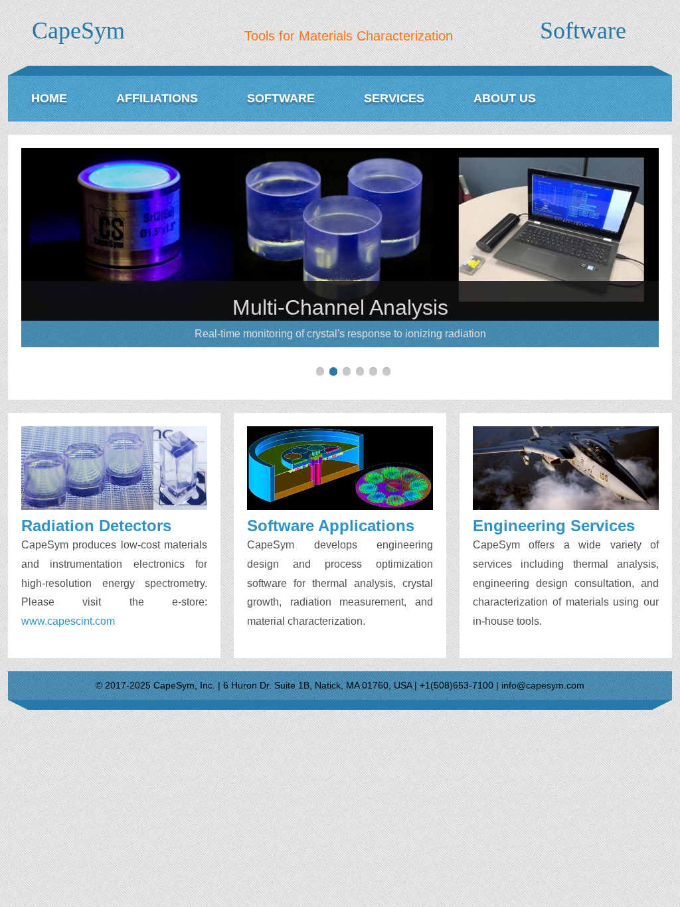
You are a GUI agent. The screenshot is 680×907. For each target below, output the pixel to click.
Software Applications (330, 526)
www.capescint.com (68, 621)
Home (49, 98)
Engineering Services (554, 526)
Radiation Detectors (96, 526)
